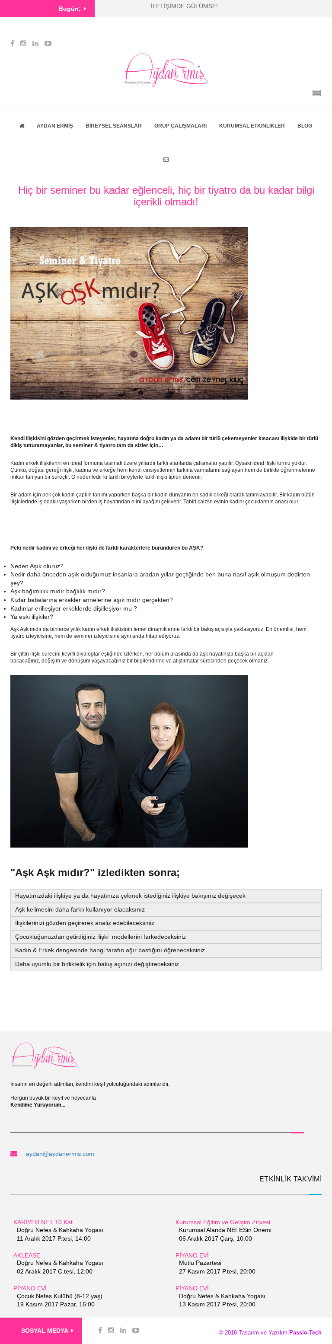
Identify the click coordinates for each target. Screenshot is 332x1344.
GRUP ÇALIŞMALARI (180, 126)
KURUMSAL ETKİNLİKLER (252, 126)
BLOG (304, 126)
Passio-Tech (304, 1332)
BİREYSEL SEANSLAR (114, 126)
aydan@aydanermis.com (60, 1153)
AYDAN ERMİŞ (55, 126)
